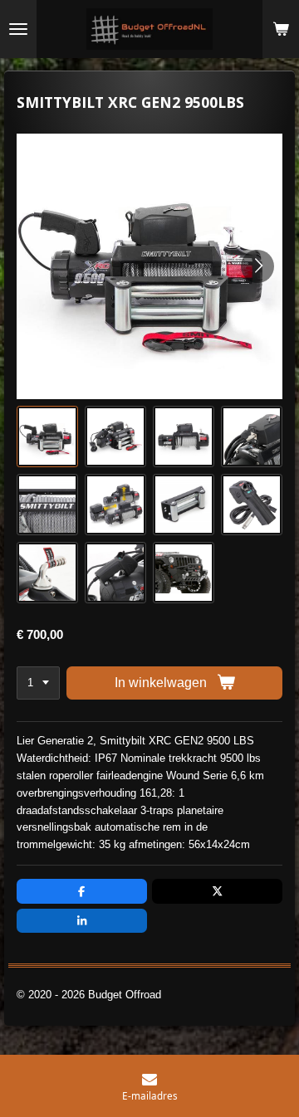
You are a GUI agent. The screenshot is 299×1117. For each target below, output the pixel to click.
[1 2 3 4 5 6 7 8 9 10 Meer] (38, 683)
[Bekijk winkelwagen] (280, 29)
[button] (47, 436)
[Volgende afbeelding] (257, 266)
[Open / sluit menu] (18, 29)
